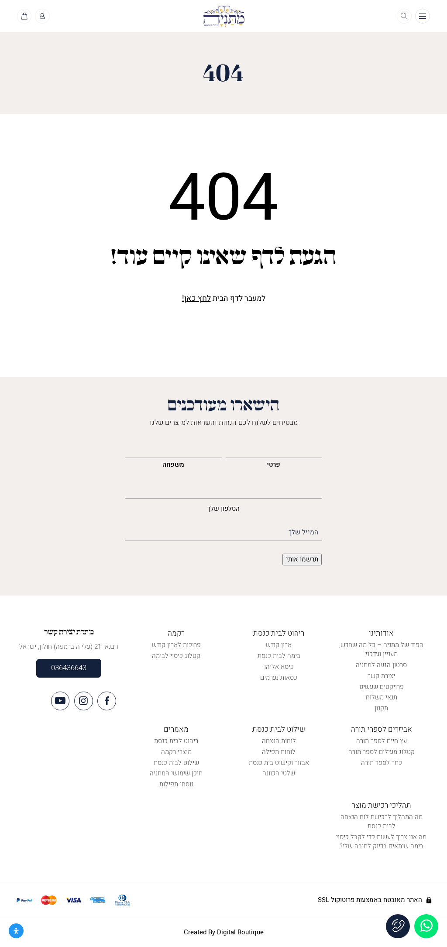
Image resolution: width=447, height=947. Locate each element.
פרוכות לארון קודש (176, 645)
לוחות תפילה (279, 752)
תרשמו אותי (302, 559)
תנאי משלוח (381, 697)
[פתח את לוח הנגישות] (16, 930)
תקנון (381, 708)
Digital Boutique (240, 932)
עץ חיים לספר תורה (381, 741)
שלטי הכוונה (278, 773)
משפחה (173, 464)
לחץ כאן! (196, 298)
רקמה (176, 633)
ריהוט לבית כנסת (278, 633)
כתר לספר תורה (381, 763)
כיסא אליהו (279, 667)
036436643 (68, 668)
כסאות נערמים (278, 677)
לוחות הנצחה (279, 741)
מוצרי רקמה (176, 752)
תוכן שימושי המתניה (176, 773)
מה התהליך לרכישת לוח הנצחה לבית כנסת (381, 821)
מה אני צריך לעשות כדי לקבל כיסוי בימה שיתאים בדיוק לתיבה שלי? (381, 841)
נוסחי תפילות (176, 784)
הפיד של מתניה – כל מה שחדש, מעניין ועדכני (381, 649)
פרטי (273, 464)
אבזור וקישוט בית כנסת (279, 763)
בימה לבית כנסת (279, 656)
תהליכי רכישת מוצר (381, 805)
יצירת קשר (381, 676)
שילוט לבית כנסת (278, 729)
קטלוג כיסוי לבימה (176, 656)
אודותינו (381, 633)
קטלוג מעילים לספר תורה (381, 752)
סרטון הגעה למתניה (381, 665)
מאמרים (176, 729)
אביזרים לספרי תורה (381, 729)
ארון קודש (279, 645)
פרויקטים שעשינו (381, 687)
